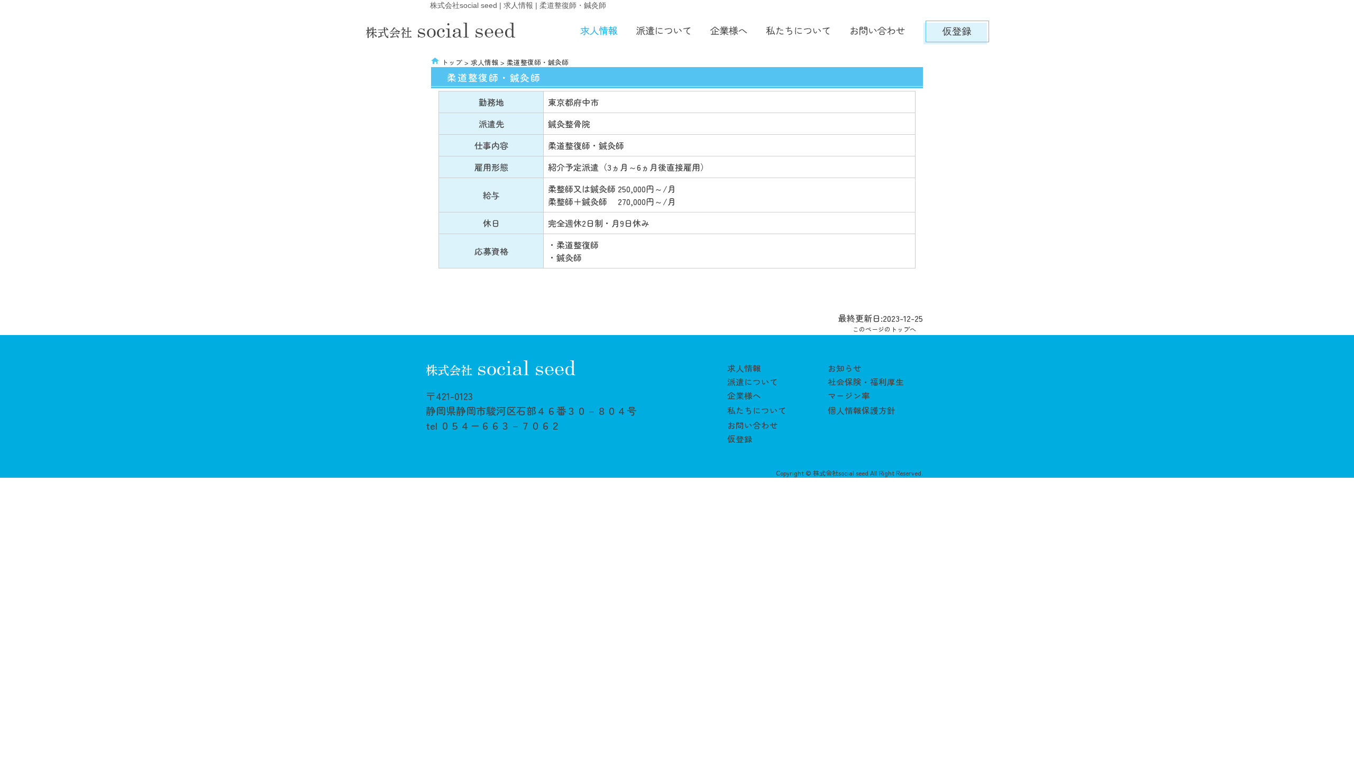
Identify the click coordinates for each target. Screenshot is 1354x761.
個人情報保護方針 (861, 410)
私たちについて (756, 410)
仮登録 (740, 438)
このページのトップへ (884, 328)
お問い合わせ (752, 425)
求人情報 (484, 62)
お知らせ (845, 368)
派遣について (752, 381)
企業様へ (744, 395)
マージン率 (849, 395)
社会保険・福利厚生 (866, 381)
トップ (452, 62)
